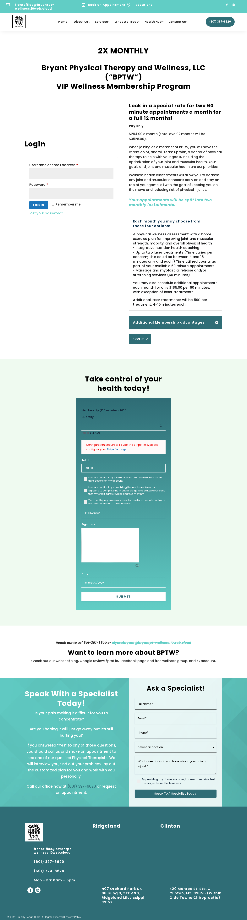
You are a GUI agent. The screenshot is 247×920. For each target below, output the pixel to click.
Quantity (87, 417)
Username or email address (61, 164)
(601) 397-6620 (220, 22)
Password (46, 184)
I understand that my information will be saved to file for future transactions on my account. (125, 479)
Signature (88, 524)
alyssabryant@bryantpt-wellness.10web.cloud (151, 642)
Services (101, 22)
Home (62, 22)
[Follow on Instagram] (233, 5)
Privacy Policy (73, 917)
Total (85, 460)
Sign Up (139, 339)
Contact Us (177, 22)
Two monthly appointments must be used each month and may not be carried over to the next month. (126, 502)
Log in (38, 205)
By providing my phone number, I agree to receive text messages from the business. (178, 781)
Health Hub (153, 22)
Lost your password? (46, 213)
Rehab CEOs (33, 917)
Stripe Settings (116, 449)
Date (85, 574)
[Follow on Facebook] (226, 5)
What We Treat (126, 22)
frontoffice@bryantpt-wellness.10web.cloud (34, 7)
